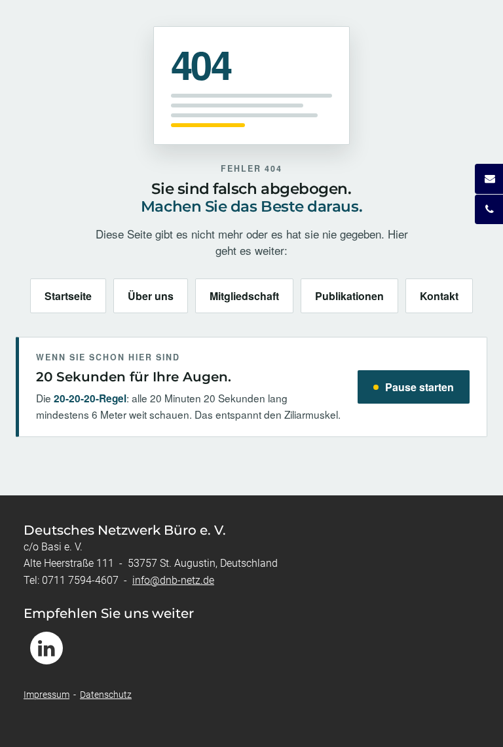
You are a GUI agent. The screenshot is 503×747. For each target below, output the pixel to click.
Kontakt (439, 295)
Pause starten (419, 386)
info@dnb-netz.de (173, 580)
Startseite (68, 295)
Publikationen (349, 295)
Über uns (151, 295)
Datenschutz (106, 694)
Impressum (46, 694)
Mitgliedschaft (244, 295)
